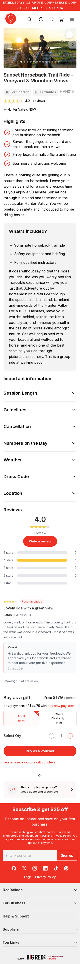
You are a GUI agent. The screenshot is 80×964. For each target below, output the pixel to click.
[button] (9, 45)
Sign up (67, 855)
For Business (14, 903)
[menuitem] (29, 19)
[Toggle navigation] (72, 19)
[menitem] (51, 19)
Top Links (11, 942)
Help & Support (16, 916)
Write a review (40, 541)
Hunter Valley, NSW (22, 109)
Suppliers (11, 929)
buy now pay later (61, 706)
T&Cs (43, 835)
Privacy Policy (62, 835)
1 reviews (38, 101)
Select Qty (12, 735)
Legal (28, 877)
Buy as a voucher (40, 751)
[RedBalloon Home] (10, 18)
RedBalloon (13, 890)
